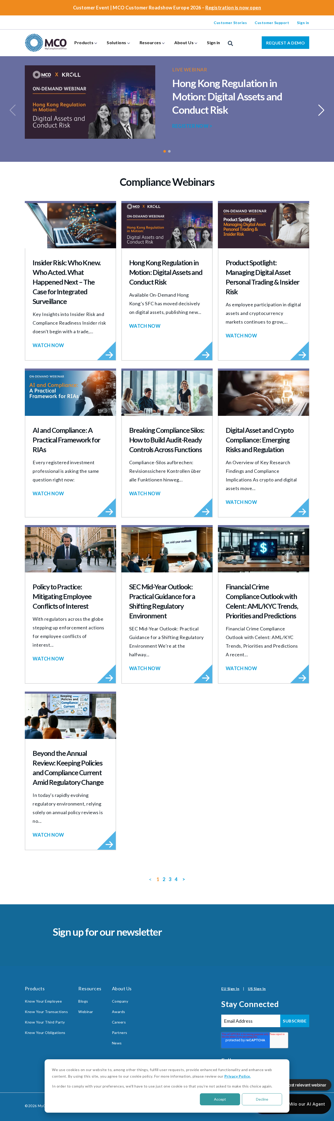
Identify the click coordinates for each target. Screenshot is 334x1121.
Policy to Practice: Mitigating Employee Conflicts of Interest (62, 596)
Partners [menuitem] (119, 1032)
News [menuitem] (117, 1043)
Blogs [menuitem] (83, 1001)
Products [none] (83, 42)
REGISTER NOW (192, 126)
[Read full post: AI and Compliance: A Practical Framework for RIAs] (70, 393)
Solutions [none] (116, 42)
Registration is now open (233, 7)
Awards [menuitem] (118, 1011)
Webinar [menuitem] (85, 1011)
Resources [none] (150, 42)
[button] (164, 151)
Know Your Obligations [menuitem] (45, 1032)
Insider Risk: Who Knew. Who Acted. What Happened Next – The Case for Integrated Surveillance (67, 282)
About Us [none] (184, 42)
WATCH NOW (48, 345)
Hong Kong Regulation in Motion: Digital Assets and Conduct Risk (227, 96)
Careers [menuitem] (119, 1022)
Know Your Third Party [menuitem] (45, 1022)
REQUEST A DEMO (285, 42)
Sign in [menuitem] (303, 22)
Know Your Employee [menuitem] (43, 1001)
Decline (262, 1099)
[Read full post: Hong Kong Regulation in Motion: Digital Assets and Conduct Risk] (167, 225)
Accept (220, 1099)
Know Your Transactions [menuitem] (46, 1011)
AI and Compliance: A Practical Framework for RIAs (66, 440)
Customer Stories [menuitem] (230, 22)
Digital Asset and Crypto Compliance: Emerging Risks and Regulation (260, 440)
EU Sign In (230, 988)
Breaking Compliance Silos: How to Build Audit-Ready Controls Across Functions (167, 440)
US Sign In (257, 988)
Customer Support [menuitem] (272, 22)
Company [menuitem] (120, 1001)
